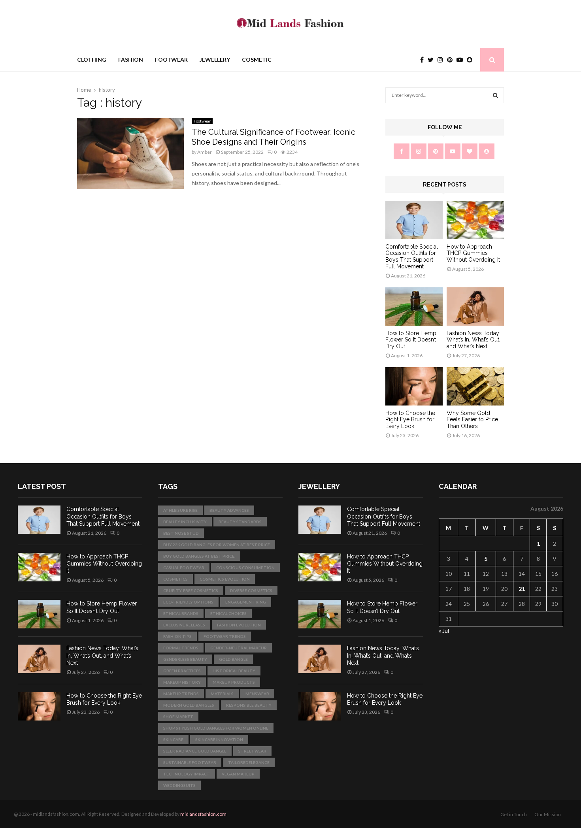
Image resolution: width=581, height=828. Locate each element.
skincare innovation (219, 739)
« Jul (444, 630)
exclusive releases (184, 624)
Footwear (171, 59)
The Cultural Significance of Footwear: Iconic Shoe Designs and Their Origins (273, 137)
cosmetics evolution (225, 579)
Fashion (130, 59)
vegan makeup (238, 773)
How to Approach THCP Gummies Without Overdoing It (473, 253)
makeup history (182, 682)
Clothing (91, 59)
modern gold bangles (188, 705)
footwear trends (225, 636)
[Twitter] (433, 59)
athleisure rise (180, 510)
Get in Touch (513, 814)
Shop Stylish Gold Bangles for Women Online (215, 728)
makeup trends (181, 693)
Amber (204, 152)
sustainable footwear (189, 762)
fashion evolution (239, 624)
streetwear (252, 751)
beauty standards (240, 521)
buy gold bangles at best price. (199, 556)
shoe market (178, 716)
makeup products (234, 682)
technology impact (186, 773)
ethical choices (228, 613)
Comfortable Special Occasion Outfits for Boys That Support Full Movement (411, 256)
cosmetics (175, 579)
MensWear (257, 693)
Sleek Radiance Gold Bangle (194, 751)
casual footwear (183, 567)
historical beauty (234, 670)
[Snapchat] (471, 59)
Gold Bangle (233, 659)
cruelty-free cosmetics (190, 590)
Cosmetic (257, 59)
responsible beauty (249, 705)
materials (222, 693)
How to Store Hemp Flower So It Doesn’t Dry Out (410, 340)
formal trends (180, 647)
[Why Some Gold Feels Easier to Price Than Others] (475, 386)
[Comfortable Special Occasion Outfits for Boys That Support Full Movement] (414, 220)
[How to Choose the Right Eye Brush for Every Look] (414, 386)
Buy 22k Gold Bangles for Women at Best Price (216, 544)
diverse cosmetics (251, 590)
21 (522, 588)
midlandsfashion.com (203, 814)
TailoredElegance (249, 762)
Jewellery (215, 59)
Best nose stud (181, 533)
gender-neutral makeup (238, 647)
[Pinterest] (451, 59)
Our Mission (547, 814)
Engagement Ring (245, 602)
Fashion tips (177, 636)
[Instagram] (442, 59)
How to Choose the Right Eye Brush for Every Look (410, 420)
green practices (182, 670)
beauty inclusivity (185, 521)
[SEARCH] (495, 95)
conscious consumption (245, 567)
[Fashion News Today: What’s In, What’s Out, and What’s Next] (475, 306)
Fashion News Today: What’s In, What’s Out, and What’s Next (473, 340)
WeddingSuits (179, 785)
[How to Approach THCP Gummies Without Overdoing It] (475, 220)
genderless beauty (185, 659)
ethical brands (180, 613)
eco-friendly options (188, 602)
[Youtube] (461, 59)
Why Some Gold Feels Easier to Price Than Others (472, 420)
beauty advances (229, 510)
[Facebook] (424, 59)
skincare (173, 739)
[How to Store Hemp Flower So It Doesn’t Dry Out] (414, 306)
